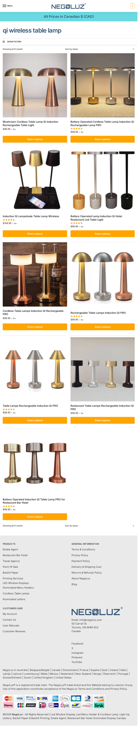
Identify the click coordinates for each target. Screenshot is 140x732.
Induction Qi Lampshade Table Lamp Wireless (31, 216)
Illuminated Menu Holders (18, 587)
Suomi (27, 677)
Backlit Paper (10, 572)
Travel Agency (11, 561)
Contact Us (9, 619)
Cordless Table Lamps (16, 593)
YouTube (77, 662)
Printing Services (13, 578)
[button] (132, 6)
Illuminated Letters (14, 599)
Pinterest (77, 657)
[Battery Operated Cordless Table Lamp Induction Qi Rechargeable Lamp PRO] (103, 85)
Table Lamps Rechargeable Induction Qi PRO (30, 405)
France (84, 670)
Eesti (105, 670)
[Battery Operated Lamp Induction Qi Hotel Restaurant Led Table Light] (103, 180)
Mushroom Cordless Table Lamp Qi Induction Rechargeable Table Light (30, 123)
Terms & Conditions (83, 549)
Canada (55, 670)
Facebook (77, 643)
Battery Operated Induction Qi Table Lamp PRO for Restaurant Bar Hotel (34, 501)
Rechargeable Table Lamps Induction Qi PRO (98, 312)
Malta (44, 673)
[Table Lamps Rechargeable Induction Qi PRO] (35, 369)
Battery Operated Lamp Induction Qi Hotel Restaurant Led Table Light (96, 218)
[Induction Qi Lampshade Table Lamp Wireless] (35, 180)
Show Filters (14, 41)
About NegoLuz (81, 578)
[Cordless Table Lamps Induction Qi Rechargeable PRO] (35, 274)
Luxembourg (31, 673)
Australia (22, 670)
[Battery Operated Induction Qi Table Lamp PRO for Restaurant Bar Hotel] (35, 463)
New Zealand (83, 673)
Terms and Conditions (91, 688)
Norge (97, 673)
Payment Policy (81, 561)
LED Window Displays (16, 583)
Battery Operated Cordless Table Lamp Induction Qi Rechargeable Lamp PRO (102, 123)
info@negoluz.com (90, 619)
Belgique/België (39, 670)
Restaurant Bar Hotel (15, 555)
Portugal (123, 673)
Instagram (77, 652)
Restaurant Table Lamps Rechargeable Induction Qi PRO (102, 407)
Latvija (6, 673)
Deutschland (70, 670)
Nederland (67, 673)
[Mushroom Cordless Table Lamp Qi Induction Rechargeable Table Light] (35, 85)
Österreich (109, 673)
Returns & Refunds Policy (87, 572)
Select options (35, 139)
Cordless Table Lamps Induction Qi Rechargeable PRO (33, 312)
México (54, 673)
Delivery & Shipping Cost (86, 566)
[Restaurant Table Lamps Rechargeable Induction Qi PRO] (103, 369)
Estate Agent (10, 549)
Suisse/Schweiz (12, 677)
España (95, 670)
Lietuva (17, 673)
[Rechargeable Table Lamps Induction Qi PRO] (103, 276)
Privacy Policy (80, 555)
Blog (74, 584)
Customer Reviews (14, 631)
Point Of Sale (10, 566)
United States (63, 677)
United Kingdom (43, 677)
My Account (10, 613)
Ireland (114, 670)
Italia (123, 670)
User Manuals (11, 625)
